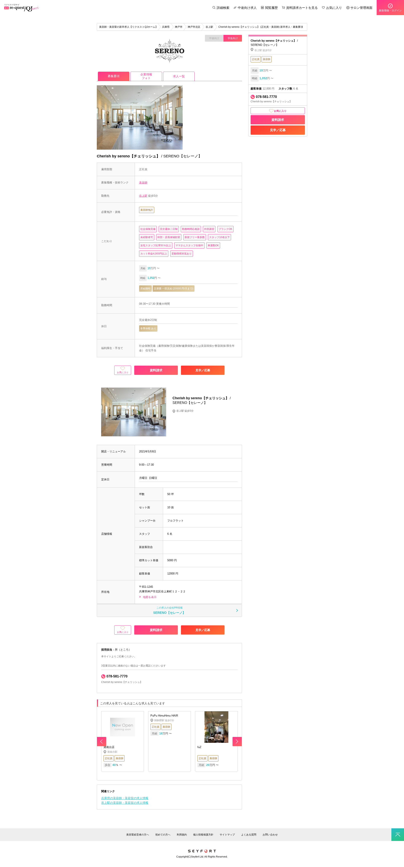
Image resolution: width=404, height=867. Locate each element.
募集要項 (114, 76)
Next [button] (237, 741)
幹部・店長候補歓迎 (168, 237)
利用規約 (182, 834)
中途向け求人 (247, 7)
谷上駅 (143, 195)
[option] (169, 741)
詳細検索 (223, 7)
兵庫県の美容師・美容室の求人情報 (124, 798)
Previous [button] (101, 741)
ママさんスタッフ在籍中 (189, 245)
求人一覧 (179, 76)
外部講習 (209, 229)
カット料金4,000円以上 (153, 253)
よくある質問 (248, 834)
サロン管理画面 (361, 7)
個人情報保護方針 (203, 834)
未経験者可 (146, 237)
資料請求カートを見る (302, 7)
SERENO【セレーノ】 (169, 610)
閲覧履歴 (271, 7)
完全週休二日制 (169, 229)
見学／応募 (278, 130)
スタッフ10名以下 (219, 237)
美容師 (143, 182)
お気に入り (334, 7)
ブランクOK (225, 229)
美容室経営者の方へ (137, 834)
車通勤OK (213, 245)
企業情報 (146, 76)
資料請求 (277, 119)
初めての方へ (162, 834)
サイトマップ (227, 834)
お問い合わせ (270, 834)
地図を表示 (150, 597)
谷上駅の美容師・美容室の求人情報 (124, 802)
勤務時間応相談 (191, 229)
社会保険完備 (147, 229)
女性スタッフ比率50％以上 (155, 245)
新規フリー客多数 (195, 237)
